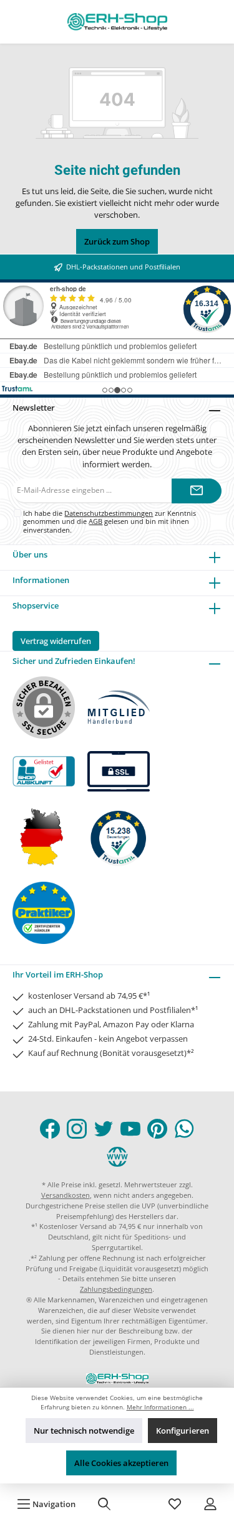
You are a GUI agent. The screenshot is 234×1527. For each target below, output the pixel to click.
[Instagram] (76, 1128)
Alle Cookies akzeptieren (121, 1463)
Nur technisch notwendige (84, 1430)
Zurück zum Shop (117, 241)
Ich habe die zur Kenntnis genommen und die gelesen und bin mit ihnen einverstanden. (109, 521)
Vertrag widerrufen (56, 641)
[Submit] (197, 491)
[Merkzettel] (175, 1504)
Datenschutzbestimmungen (108, 513)
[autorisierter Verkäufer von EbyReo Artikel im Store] (118, 836)
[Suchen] (104, 1504)
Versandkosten (65, 1195)
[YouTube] (130, 1128)
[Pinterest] (157, 1128)
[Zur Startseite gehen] (117, 21)
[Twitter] (103, 1128)
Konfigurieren (182, 1430)
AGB (95, 521)
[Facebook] (49, 1128)
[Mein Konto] (210, 1504)
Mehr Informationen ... (160, 1407)
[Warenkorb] (140, 1504)
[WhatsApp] (184, 1128)
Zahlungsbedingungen (116, 1289)
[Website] (117, 1156)
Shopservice (35, 605)
